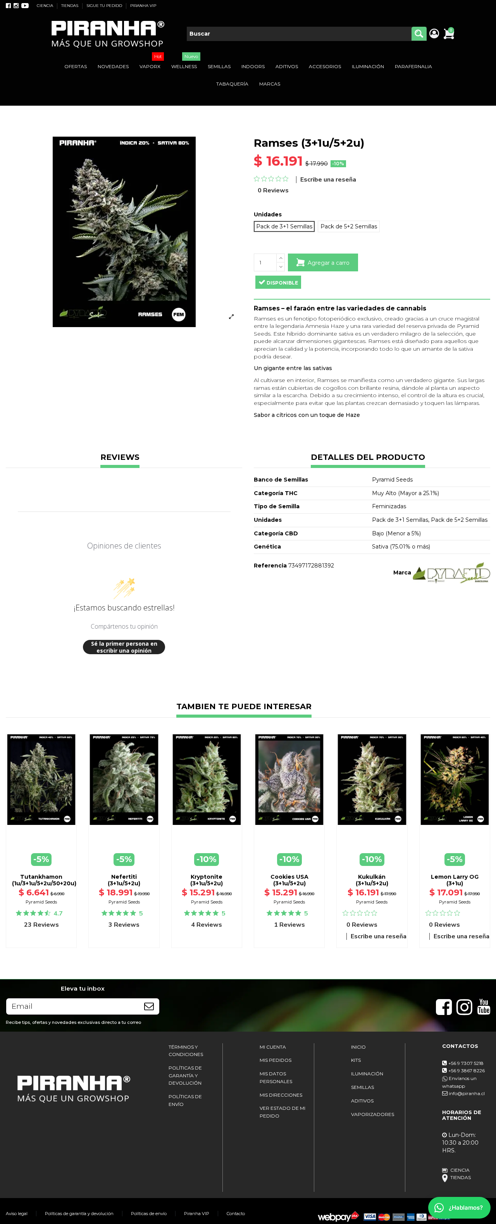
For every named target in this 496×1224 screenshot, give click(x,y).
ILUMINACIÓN (367, 1074)
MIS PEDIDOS (275, 1060)
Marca (402, 572)
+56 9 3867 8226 (466, 1070)
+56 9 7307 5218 (466, 1063)
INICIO (358, 1047)
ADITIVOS (362, 1101)
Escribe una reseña (328, 179)
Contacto (236, 1213)
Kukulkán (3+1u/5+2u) (372, 880)
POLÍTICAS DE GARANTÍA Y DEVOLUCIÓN (185, 1075)
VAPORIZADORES (372, 1114)
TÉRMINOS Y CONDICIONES (186, 1051)
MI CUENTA (273, 1047)
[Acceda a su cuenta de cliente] (433, 34)
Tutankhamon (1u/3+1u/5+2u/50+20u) (44, 880)
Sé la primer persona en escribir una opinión (124, 647)
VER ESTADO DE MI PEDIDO (282, 1112)
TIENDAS (70, 5)
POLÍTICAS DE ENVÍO (185, 1100)
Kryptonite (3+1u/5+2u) (206, 880)
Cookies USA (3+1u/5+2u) (289, 880)
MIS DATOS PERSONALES (276, 1077)
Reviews (120, 458)
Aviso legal (17, 1213)
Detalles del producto (368, 458)
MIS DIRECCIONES (281, 1095)
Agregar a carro (329, 262)
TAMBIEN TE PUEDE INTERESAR (244, 707)
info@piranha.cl (467, 1093)
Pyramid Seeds (41, 902)
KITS (356, 1060)
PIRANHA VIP (143, 5)
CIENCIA (45, 5)
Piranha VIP (196, 1213)
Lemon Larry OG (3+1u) (455, 880)
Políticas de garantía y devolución (79, 1213)
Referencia (270, 565)
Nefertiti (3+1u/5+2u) (124, 880)
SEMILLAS (362, 1087)
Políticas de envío (149, 1213)
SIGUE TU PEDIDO (104, 5)
